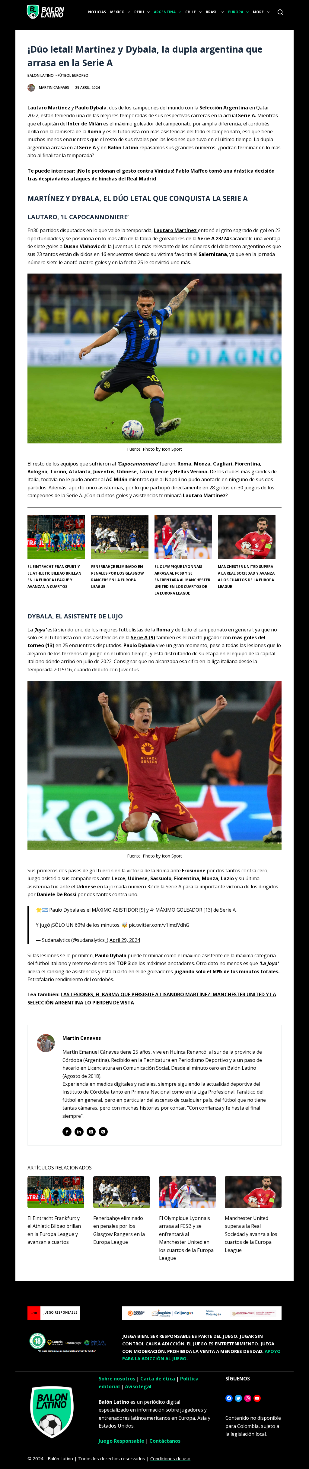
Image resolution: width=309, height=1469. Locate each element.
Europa (235, 12)
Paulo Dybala (91, 107)
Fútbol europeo (73, 75)
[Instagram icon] (103, 1131)
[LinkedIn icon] (79, 1131)
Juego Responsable (121, 1441)
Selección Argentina (223, 107)
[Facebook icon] (67, 1131)
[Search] (280, 12)
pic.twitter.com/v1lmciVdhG (159, 925)
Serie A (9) (143, 637)
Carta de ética (157, 1378)
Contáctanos (164, 1441)
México (117, 12)
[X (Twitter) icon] (91, 1131)
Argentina (165, 12)
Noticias (97, 12)
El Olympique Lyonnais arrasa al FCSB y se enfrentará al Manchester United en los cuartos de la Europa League (182, 580)
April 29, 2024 (125, 940)
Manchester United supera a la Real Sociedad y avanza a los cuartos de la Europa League (251, 1234)
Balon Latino (40, 75)
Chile (190, 12)
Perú (139, 12)
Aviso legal (138, 1386)
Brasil (212, 12)
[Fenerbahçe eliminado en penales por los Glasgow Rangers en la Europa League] (121, 1192)
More (258, 12)
